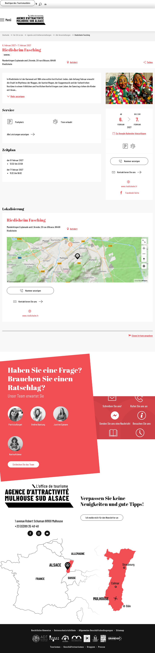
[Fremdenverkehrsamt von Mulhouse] (31, 20)
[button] (40, 4)
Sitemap (120, 630)
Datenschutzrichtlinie (65, 630)
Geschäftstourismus (73, 646)
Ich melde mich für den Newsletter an (102, 517)
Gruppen (91, 646)
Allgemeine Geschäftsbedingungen (96, 630)
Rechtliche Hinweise (41, 630)
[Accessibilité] (36, 4)
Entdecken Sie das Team (23, 464)
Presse (101, 646)
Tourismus (55, 646)
